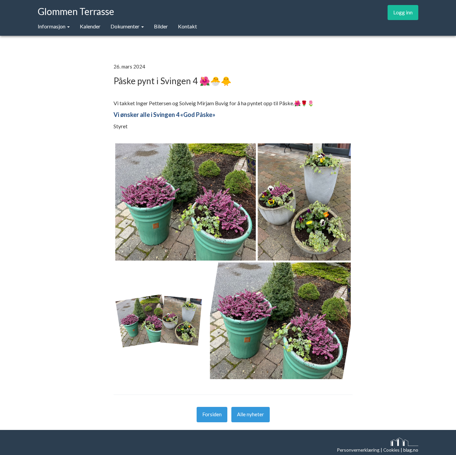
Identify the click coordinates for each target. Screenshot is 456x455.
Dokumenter (125, 26)
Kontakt (187, 26)
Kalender (90, 26)
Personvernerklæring (358, 450)
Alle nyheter (250, 414)
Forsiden (212, 414)
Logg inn (403, 12)
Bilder (161, 26)
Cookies (391, 450)
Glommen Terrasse (76, 11)
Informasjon (52, 26)
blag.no (410, 450)
